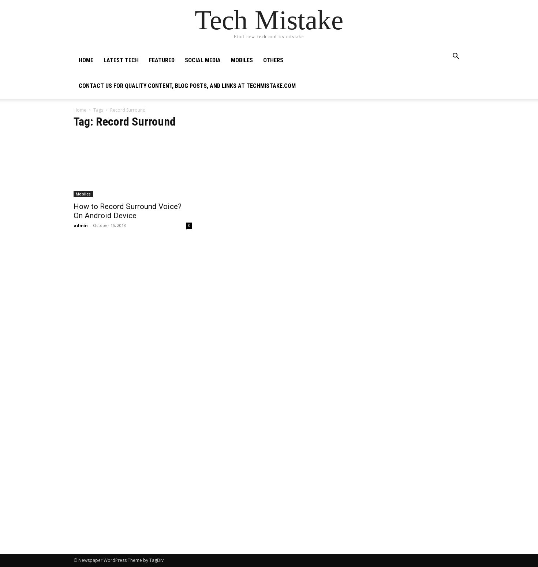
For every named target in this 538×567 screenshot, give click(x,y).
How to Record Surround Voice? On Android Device (128, 211)
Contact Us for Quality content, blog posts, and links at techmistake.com (187, 85)
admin (81, 225)
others (273, 60)
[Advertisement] (405, 163)
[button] (455, 56)
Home (86, 60)
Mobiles (242, 60)
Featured (162, 60)
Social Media (203, 60)
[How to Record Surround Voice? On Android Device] (133, 166)
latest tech (121, 60)
